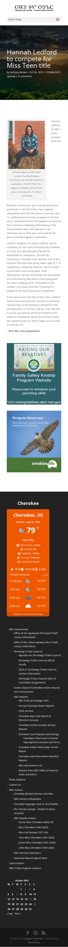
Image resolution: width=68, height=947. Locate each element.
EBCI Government (18, 629)
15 (21, 899)
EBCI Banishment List (30, 765)
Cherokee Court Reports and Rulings (39, 734)
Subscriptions (16, 863)
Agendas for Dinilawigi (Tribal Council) (40, 655)
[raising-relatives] (34, 403)
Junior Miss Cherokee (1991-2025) (37, 842)
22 (21, 904)
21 (17, 904)
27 (13, 909)
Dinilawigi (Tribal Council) (28, 651)
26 (9, 909)
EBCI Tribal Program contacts (25, 868)
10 (30, 894)
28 (17, 909)
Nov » (18, 913)
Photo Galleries (17, 779)
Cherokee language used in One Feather (36, 804)
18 (34, 899)
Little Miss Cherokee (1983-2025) (36, 847)
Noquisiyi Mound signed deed (30, 858)
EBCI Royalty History (25, 818)
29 (21, 909)
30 (26, 909)
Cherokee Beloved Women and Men (33, 793)
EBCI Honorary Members (27, 852)
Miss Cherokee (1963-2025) (33, 827)
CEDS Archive (26, 710)
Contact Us (15, 784)
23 (26, 904)
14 (17, 899)
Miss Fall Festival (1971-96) (33, 832)
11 (34, 894)
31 (30, 909)
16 (26, 899)
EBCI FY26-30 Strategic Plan (34, 700)
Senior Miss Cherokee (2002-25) (36, 822)
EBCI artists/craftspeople (27, 798)
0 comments (25, 76)
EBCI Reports (21, 696)
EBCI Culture (16, 789)
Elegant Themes (33, 938)
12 (9, 899)
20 (13, 904)
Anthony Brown (18, 72)
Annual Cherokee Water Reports (36, 705)
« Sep (10, 913)
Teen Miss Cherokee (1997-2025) (36, 837)
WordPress (34, 942)
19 (9, 904)
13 (13, 899)
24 (30, 904)
